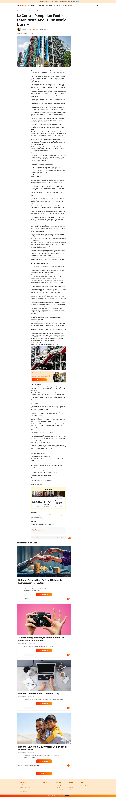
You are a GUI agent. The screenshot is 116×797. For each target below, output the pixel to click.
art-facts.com (44, 515)
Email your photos (39, 379)
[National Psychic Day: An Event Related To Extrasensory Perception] (44, 561)
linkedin (70, 789)
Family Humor (57, 5)
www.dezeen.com (35, 515)
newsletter (58, 787)
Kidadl (17, 11)
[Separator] (69, 538)
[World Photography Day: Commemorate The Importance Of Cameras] (44, 619)
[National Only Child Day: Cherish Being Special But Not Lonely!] (44, 728)
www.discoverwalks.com (56, 515)
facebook (71, 784)
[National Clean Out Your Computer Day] (44, 675)
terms (82, 784)
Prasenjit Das (23, 696)
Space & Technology (29, 707)
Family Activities (31, 5)
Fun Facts (41, 5)
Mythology (27, 598)
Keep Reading (45, 594)
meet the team (59, 785)
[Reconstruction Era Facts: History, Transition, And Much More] (59, 494)
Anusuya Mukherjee (31, 29)
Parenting (48, 5)
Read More (76, 1)
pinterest (70, 785)
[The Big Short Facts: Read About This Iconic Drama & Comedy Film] (48, 494)
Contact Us (45, 784)
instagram (71, 787)
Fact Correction (62, 537)
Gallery (21, 65)
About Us (58, 784)
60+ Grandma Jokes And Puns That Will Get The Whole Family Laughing (55, 1)
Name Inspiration (67, 5)
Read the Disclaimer (37, 537)
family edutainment (60, 789)
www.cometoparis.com (36, 517)
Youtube (70, 791)
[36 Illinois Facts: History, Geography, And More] (37, 494)
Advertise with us (47, 785)
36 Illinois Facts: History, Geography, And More (37, 503)
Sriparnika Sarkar (23, 586)
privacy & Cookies (85, 785)
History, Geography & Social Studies (36, 498)
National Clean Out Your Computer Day (38, 693)
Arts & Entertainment (48, 498)
